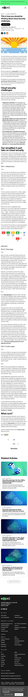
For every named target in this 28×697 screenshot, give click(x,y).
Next (18, 443)
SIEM (16, 652)
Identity (2, 662)
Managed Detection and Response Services (11, 678)
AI (1, 652)
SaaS (2, 666)
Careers (3, 642)
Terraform (3, 410)
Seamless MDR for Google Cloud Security (11, 676)
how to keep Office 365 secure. (17, 144)
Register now (5, 3)
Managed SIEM (4, 627)
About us (3, 637)
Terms (12, 682)
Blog (16, 637)
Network (3, 664)
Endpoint (3, 660)
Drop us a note (21, 429)
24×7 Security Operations (20, 623)
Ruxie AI (16, 625)
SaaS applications (8, 294)
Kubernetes (17, 659)
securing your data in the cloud (8, 81)
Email (2, 658)
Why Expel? (4, 615)
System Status (12, 683)
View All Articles (13, 581)
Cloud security (7, 478)
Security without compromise (8, 673)
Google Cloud (18, 657)
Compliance (7, 682)
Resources (3, 646)
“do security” (15, 71)
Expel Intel (17, 642)
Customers (17, 615)
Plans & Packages (19, 617)
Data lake (3, 656)
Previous (10, 438)
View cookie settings (20, 683)
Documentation (18, 644)
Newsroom (3, 644)
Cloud (2, 654)
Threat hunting (4, 631)
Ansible (9, 410)
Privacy (2, 682)
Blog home (14, 448)
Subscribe (5, 24)
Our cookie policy (6, 691)
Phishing (3, 629)
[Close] (25, 688)
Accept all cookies (19, 694)
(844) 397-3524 (4, 605)
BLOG (2, 14)
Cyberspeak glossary (19, 641)
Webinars (17, 639)
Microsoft (17, 661)
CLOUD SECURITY (11, 14)
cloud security (11, 423)
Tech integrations (5, 617)
